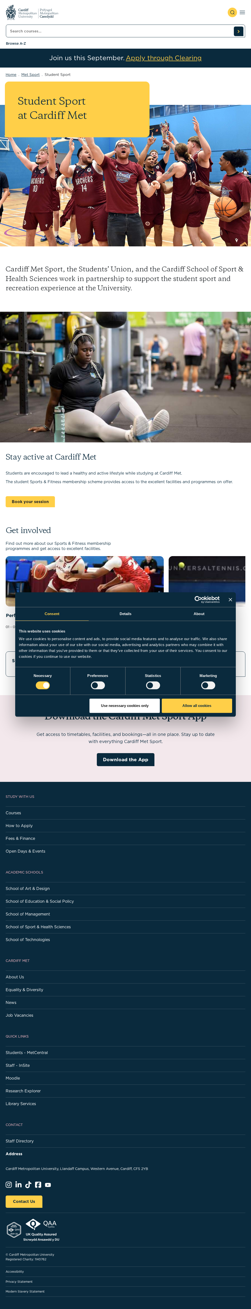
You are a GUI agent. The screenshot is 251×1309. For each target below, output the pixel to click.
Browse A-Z (16, 43)
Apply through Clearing (164, 58)
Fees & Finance (20, 838)
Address (14, 1153)
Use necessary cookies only (125, 706)
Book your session (30, 501)
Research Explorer (23, 1091)
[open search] (232, 12)
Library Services (21, 1103)
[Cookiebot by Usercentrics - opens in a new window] (198, 599)
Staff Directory (20, 1141)
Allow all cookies (196, 706)
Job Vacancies (19, 1015)
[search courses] (238, 31)
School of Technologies (28, 939)
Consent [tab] (52, 614)
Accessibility (15, 1271)
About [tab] (199, 614)
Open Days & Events (25, 851)
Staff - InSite (18, 1065)
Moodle (13, 1078)
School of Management (28, 914)
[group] (85, 588)
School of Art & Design (28, 888)
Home (11, 74)
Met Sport (30, 74)
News (11, 1002)
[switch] (98, 685)
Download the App (125, 759)
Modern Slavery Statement (25, 1291)
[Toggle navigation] (242, 12)
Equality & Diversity (24, 989)
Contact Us (24, 1201)
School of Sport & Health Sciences (38, 926)
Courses (13, 813)
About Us (15, 977)
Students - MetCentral (27, 1052)
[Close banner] (230, 599)
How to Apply (19, 825)
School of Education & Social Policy (40, 901)
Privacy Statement (19, 1282)
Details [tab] (126, 614)
